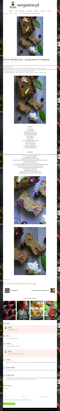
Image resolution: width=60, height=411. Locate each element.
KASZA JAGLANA (25, 283)
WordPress (52, 409)
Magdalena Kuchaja (10, 375)
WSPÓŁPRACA (22, 11)
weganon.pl (28, 5)
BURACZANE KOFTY (9, 318)
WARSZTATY (36, 11)
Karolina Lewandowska (10, 367)
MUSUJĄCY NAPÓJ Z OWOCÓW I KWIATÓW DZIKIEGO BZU (23, 317)
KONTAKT (49, 11)
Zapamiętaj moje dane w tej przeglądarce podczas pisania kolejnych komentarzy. (17, 399)
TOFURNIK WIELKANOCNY (37, 318)
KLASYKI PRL (43, 11)
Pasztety (11, 57)
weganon (4, 62)
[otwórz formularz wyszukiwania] (56, 4)
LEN (31, 283)
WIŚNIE (34, 283)
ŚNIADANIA (16, 57)
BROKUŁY (9, 283)
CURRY (14, 283)
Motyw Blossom (42, 409)
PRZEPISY (10, 11)
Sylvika (7, 335)
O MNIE (16, 11)
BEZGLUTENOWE (6, 57)
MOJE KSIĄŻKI (29, 11)
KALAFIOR (19, 283)
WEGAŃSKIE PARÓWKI (50, 318)
